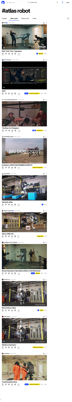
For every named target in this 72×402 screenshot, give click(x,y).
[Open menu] (0, 400)
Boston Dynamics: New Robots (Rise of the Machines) (21, 271)
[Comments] (9, 53)
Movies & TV (40, 130)
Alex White (6, 353)
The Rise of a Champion (10, 128)
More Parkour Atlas (9, 308)
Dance (41, 310)
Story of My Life (8, 234)
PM (5, 22)
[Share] (44, 23)
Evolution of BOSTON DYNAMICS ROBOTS (17, 165)
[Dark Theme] (57, 2)
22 (45, 130)
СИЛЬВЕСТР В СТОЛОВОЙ (10, 242)
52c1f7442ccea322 (8, 136)
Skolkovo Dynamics (9, 345)
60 (45, 93)
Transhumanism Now (9, 382)
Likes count (14, 18)
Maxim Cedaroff (8, 210)
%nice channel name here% (10, 99)
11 (45, 167)
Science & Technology (34, 93)
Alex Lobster (7, 316)
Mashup (41, 53)
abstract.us (7, 279)
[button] (68, 18)
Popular (4, 18)
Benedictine (7, 173)
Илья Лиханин (7, 59)
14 (45, 273)
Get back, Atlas (7, 202)
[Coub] (3, 2)
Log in (67, 2)
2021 (3, 91)
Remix (26, 93)
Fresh (34, 18)
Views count (25, 18)
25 (45, 53)
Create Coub (33, 2)
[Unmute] (4, 47)
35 (45, 384)
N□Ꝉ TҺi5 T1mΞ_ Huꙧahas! (12, 51)
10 (45, 204)
